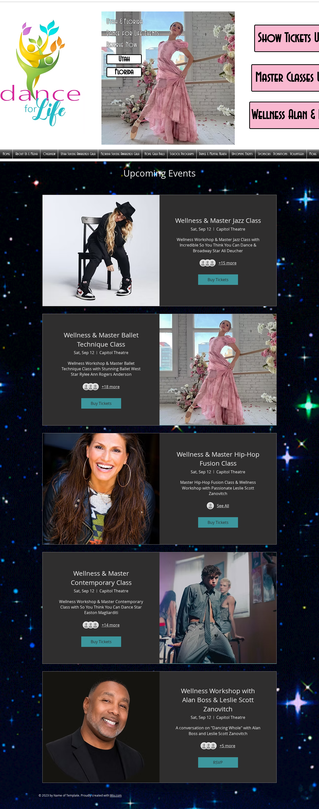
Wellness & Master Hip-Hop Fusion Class (218, 459)
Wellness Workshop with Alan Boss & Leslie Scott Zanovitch (218, 699)
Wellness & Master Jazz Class (218, 220)
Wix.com (116, 795)
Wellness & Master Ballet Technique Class (101, 339)
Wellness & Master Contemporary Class (101, 578)
